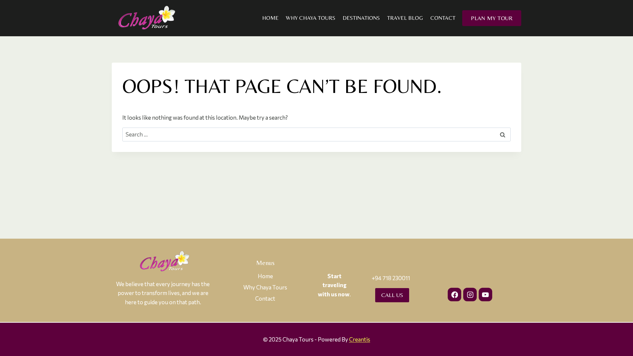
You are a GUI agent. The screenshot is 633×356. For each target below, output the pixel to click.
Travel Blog (405, 18)
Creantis (359, 339)
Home (270, 18)
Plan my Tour (492, 18)
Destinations (361, 18)
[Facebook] (454, 294)
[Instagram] (470, 294)
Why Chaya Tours (310, 18)
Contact (442, 18)
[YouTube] (485, 294)
